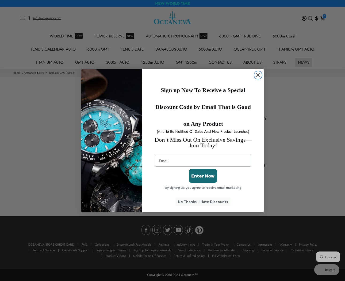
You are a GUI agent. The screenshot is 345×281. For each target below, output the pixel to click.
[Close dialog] (258, 75)
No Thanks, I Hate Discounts (203, 201)
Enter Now (203, 175)
